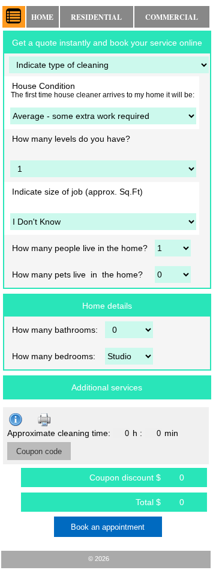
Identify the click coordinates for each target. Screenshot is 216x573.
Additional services (106, 387)
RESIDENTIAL (96, 17)
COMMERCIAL (171, 17)
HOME (42, 17)
